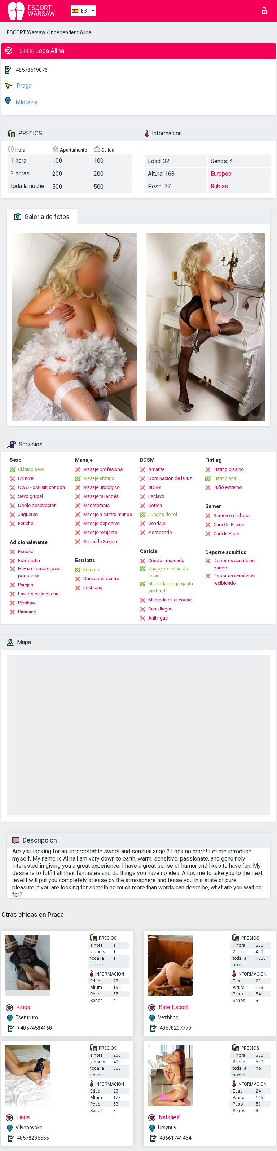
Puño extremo (228, 487)
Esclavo (156, 496)
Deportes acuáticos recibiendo (234, 579)
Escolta (26, 551)
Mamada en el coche (170, 600)
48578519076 (32, 70)
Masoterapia (96, 505)
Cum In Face (226, 533)
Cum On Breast (229, 524)
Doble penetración (37, 505)
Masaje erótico (98, 478)
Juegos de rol (162, 514)
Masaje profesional (103, 469)
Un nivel (26, 478)
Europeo (221, 173)
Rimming (27, 611)
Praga (23, 85)
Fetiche (25, 523)
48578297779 (175, 1028)
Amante (156, 469)
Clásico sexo (31, 469)
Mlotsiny (26, 102)
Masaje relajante (100, 532)
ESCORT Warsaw (26, 32)
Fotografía (29, 560)
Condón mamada (166, 560)
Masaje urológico (101, 487)
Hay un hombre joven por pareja (40, 572)
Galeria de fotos (46, 216)
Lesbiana (92, 587)
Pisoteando (160, 532)
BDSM (154, 487)
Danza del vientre (101, 578)
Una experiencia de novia (168, 572)
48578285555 (33, 1138)
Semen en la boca (232, 515)
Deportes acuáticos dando (234, 564)
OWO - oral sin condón (41, 487)
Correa (155, 505)
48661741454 (175, 1138)
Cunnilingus (160, 609)
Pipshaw (27, 602)
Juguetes (28, 514)
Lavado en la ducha (38, 593)
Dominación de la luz (170, 478)
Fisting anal (225, 478)
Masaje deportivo (101, 523)
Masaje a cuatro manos (107, 514)
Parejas (25, 584)
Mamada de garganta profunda (170, 587)
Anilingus (158, 618)
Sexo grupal (30, 496)
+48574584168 (34, 1028)
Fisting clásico (229, 469)
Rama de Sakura (100, 541)
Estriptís (91, 569)
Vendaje (156, 523)
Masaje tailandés (101, 496)
